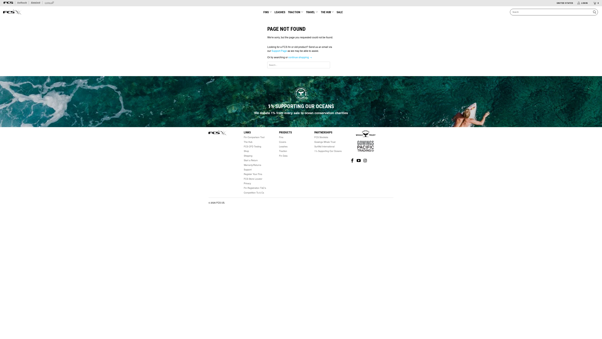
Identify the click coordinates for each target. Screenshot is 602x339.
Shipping (248, 155)
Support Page (279, 51)
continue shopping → (300, 57)
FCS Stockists (321, 137)
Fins (266, 12)
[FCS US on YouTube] (359, 160)
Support (248, 169)
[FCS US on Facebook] (352, 160)
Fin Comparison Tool (254, 137)
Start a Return (251, 160)
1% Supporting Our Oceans (328, 151)
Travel (310, 12)
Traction (294, 12)
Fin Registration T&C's (255, 187)
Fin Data (283, 155)
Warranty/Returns (252, 165)
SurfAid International (324, 146)
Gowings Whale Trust (324, 141)
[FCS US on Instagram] (365, 160)
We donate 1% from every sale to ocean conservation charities (301, 112)
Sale (340, 12)
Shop (246, 151)
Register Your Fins (253, 174)
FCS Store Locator (253, 178)
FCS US (220, 202)
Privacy (247, 183)
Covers (282, 141)
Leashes (280, 12)
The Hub (326, 12)
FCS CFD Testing (252, 146)
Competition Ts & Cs (254, 192)
